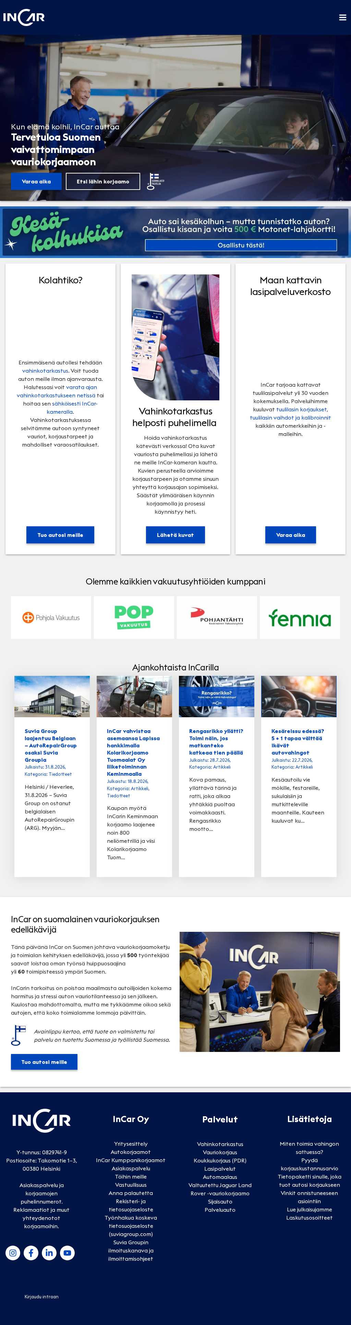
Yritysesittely (131, 1143)
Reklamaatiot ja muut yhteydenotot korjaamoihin (41, 1218)
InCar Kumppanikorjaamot (131, 1160)
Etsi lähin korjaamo (103, 181)
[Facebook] (31, 1253)
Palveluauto (220, 1209)
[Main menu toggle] (343, 17)
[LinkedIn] (49, 1253)
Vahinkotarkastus (220, 1144)
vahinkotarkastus (45, 370)
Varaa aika (36, 181)
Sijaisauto (220, 1201)
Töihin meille (131, 1176)
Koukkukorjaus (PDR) (220, 1160)
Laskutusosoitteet (309, 1217)
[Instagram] (12, 1253)
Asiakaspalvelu (131, 1168)
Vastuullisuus (131, 1184)
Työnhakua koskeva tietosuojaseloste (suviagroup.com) (131, 1225)
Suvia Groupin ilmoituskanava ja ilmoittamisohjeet (131, 1250)
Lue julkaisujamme (309, 1209)
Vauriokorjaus (220, 1152)
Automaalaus (220, 1176)
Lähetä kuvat (175, 534)
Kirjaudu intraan (42, 1296)
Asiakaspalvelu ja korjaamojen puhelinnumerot (42, 1193)
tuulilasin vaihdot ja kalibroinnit (290, 417)
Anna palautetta (131, 1192)
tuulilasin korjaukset (301, 409)
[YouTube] (67, 1253)
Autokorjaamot (131, 1151)
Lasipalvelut (220, 1168)
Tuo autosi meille (60, 534)
